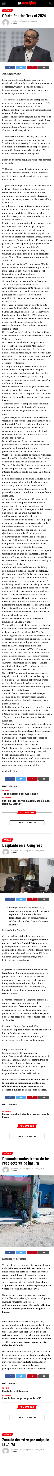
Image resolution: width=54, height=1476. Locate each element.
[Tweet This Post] (21, 67)
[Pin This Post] (32, 67)
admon (15, 23)
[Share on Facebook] (10, 67)
